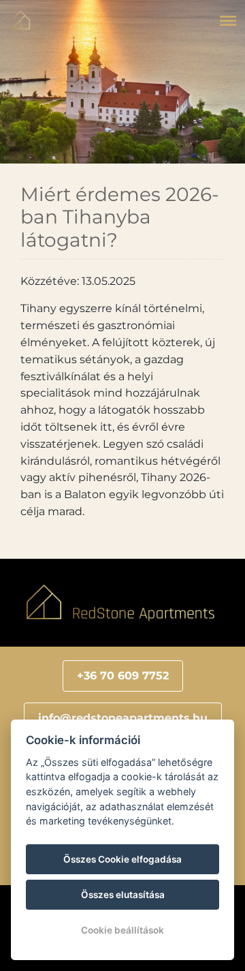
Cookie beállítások (122, 930)
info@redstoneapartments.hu (123, 717)
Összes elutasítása (123, 894)
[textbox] (122, 676)
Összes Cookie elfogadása (122, 859)
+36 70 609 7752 (123, 675)
